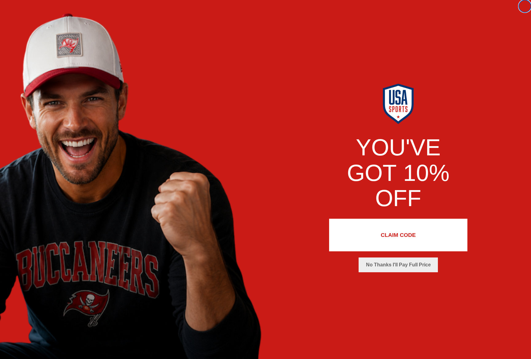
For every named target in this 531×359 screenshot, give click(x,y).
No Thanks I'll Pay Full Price (398, 264)
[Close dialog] (525, 6)
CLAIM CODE (398, 235)
